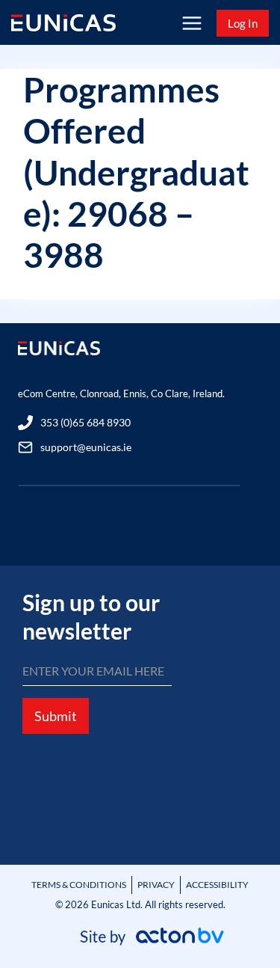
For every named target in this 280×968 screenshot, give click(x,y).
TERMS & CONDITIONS (78, 884)
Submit (55, 716)
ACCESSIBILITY (217, 884)
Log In (243, 23)
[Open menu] (191, 22)
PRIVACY (156, 884)
